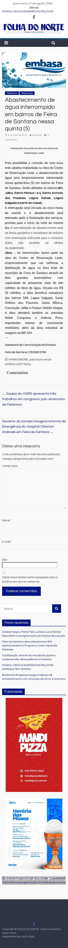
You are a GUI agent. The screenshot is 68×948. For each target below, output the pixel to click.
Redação (37, 135)
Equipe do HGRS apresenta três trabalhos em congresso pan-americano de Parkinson (33, 399)
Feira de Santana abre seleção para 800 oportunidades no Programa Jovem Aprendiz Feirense (29, 645)
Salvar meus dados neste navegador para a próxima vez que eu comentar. (29, 579)
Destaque (12, 93)
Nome (6, 520)
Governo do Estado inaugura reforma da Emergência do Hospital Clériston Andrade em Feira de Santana (34, 426)
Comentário (9, 466)
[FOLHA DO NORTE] (34, 25)
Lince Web (28, 936)
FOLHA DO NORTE (28, 929)
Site (4, 559)
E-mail (7, 541)
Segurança (27, 93)
